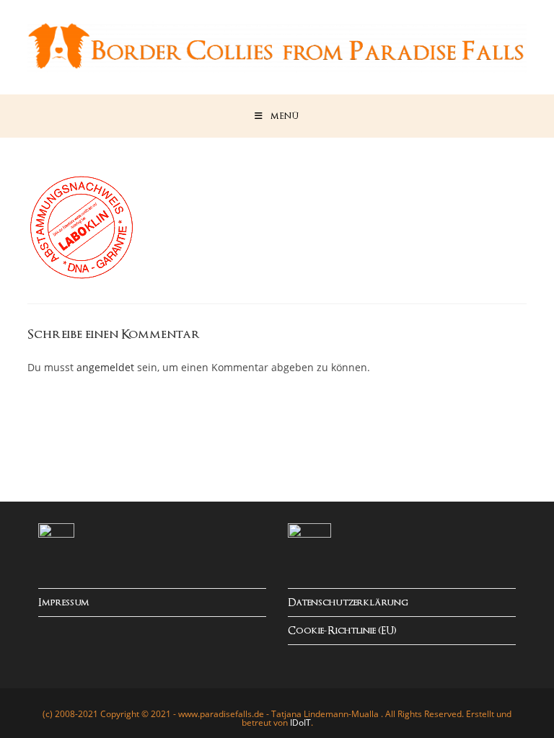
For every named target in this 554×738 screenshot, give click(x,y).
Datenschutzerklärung (348, 602)
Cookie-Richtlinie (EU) (342, 631)
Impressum (63, 602)
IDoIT (300, 722)
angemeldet (105, 367)
